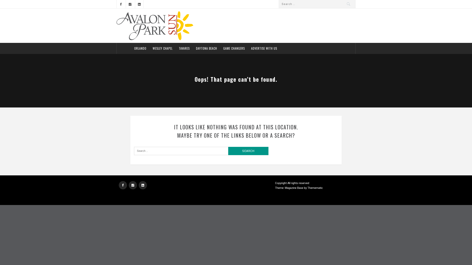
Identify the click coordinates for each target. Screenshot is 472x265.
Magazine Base (294, 188)
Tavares (184, 48)
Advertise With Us (264, 48)
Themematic (315, 188)
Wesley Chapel (163, 48)
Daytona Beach (206, 48)
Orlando (140, 48)
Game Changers (234, 48)
